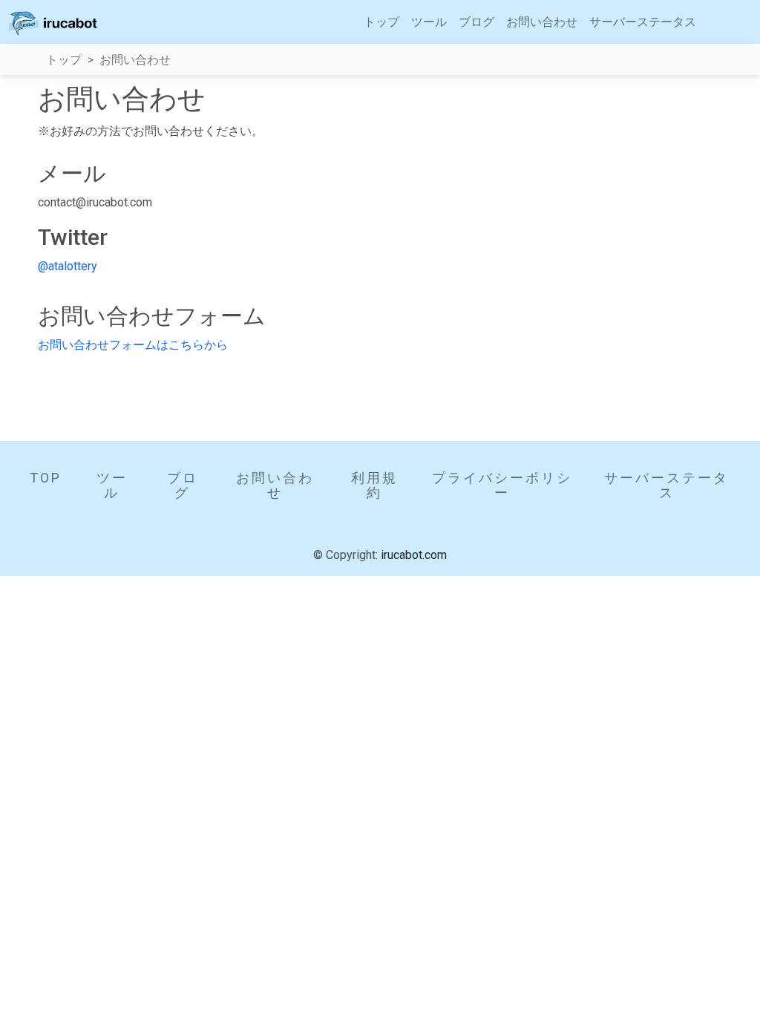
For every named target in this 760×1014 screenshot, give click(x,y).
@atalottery (67, 266)
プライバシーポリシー (502, 485)
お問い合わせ (541, 22)
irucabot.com (414, 555)
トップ (381, 22)
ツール (429, 22)
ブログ (476, 22)
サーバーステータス (642, 22)
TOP (46, 478)
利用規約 (374, 485)
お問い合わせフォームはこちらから (133, 345)
